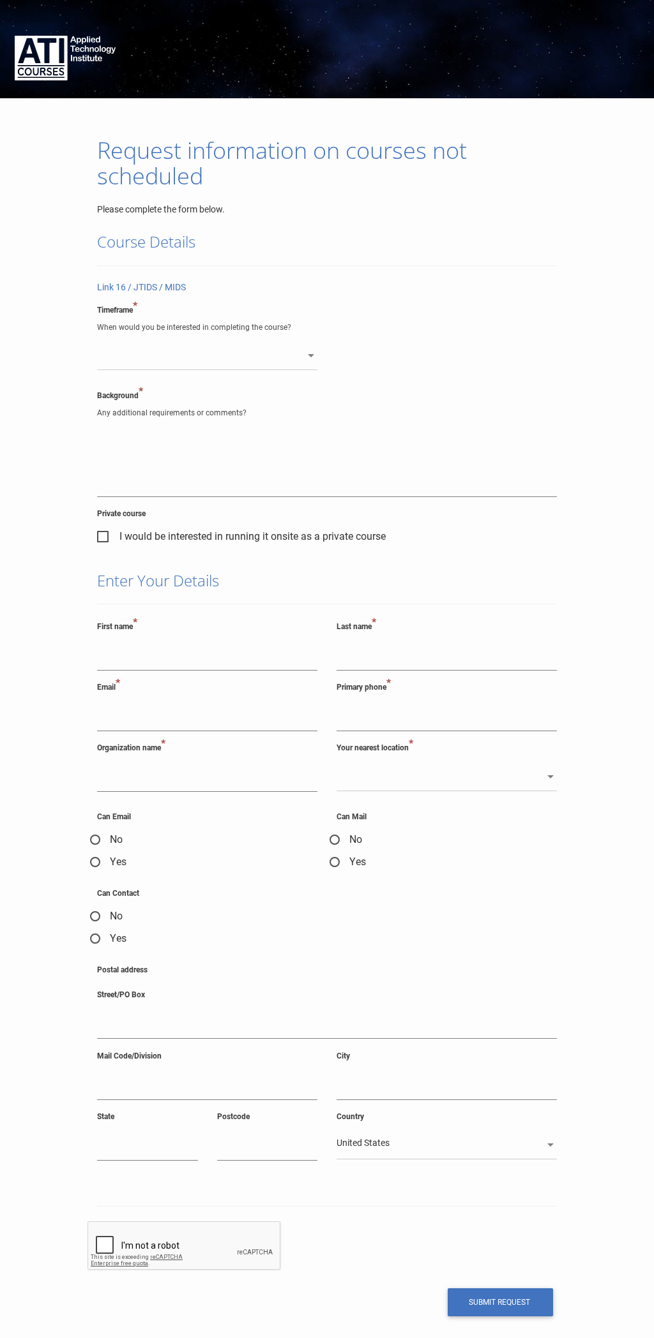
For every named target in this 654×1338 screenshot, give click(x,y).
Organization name (131, 747)
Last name (356, 626)
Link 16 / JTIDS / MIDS (141, 287)
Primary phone (364, 686)
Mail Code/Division (129, 1055)
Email (108, 686)
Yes (118, 862)
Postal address (122, 969)
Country (350, 1116)
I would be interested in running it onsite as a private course (252, 536)
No (116, 839)
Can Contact (118, 893)
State (105, 1116)
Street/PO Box (121, 994)
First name (117, 626)
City (343, 1055)
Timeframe (117, 309)
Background (120, 395)
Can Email (114, 816)
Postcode (233, 1116)
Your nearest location (375, 747)
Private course (121, 513)
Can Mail (352, 816)
